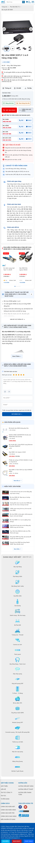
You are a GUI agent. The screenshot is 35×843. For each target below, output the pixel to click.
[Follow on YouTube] (25, 807)
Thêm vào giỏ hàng (26, 110)
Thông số (8, 88)
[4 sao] (21, 374)
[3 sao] (19, 374)
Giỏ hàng (29, 2)
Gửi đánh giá (16, 414)
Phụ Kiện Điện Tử (15, 6)
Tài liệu (29, 88)
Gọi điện (6, 841)
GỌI (22, 120)
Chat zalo (28, 841)
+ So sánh (6, 282)
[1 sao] (14, 374)
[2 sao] (16, 374)
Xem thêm (17, 549)
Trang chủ (4, 6)
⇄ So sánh (6, 62)
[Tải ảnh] (5, 391)
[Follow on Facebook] (20, 807)
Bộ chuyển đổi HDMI (7, 9)
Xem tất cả (17, 480)
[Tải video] (9, 391)
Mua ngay (16, 841)
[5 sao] (24, 374)
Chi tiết (18, 88)
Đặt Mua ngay (10, 110)
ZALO (29, 120)
